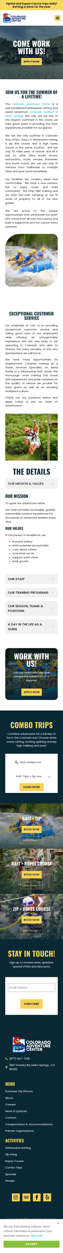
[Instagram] (16, 1197)
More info (37, 1235)
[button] (57, 18)
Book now (31, 829)
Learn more (31, 787)
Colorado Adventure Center (31, 104)
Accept (31, 1244)
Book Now (31, 920)
